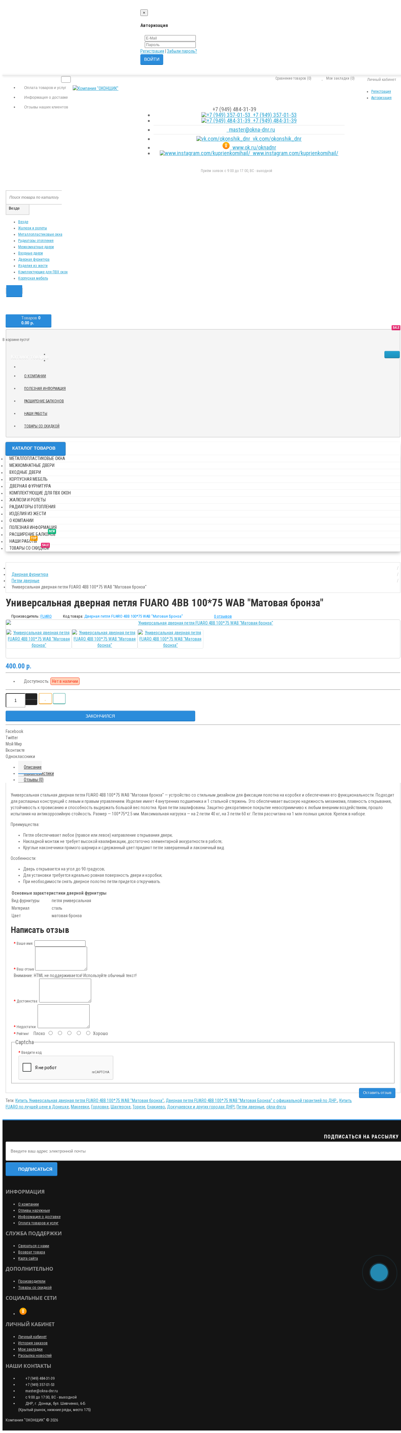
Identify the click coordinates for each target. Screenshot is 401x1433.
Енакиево (156, 1106)
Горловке (100, 1106)
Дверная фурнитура (33, 259)
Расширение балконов (46, 400)
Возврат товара (31, 1252)
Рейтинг (23, 1034)
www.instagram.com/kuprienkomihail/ (294, 153)
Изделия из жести (33, 266)
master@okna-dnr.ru (251, 129)
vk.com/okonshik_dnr (276, 138)
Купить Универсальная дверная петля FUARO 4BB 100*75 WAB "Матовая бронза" (89, 1100)
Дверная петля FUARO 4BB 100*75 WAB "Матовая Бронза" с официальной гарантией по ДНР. (251, 1100)
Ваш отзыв (25, 969)
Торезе (139, 1106)
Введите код (31, 1052)
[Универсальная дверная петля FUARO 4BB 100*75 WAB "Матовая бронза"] (203, 623)
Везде (23, 222)
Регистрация (152, 51)
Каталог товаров (33, 448)
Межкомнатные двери (36, 247)
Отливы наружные (34, 1210)
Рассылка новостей (35, 1355)
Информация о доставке (39, 1216)
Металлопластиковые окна (40, 234)
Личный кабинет (32, 1336)
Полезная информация (45, 388)
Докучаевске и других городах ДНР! (201, 1106)
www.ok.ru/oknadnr (253, 147)
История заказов (33, 1343)
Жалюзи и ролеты (32, 228)
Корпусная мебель (33, 278)
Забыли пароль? (182, 51)
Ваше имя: (25, 943)
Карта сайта (28, 1258)
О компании (35, 376)
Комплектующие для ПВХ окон (43, 272)
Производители (31, 1281)
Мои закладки (30, 1349)
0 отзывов (223, 616)
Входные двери (30, 253)
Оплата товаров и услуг (38, 1223)
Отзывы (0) (34, 779)
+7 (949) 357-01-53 (273, 115)
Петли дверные (250, 1106)
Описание (33, 767)
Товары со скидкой (44, 425)
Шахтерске (121, 1106)
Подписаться (35, 1169)
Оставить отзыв (377, 1092)
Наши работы (38, 413)
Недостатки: (27, 1027)
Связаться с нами (33, 1245)
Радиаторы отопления (36, 240)
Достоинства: (27, 1001)
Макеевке (80, 1106)
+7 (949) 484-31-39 (273, 120)
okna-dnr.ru (276, 1106)
